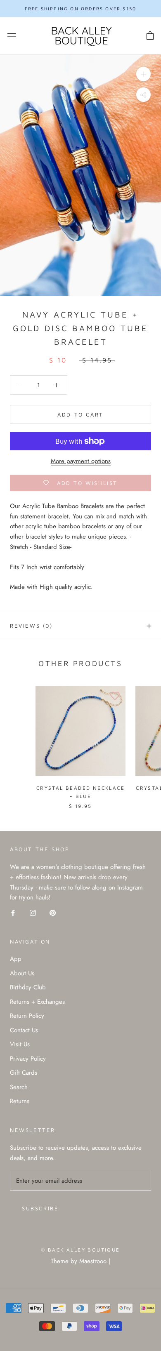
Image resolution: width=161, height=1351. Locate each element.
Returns (19, 1101)
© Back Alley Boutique (80, 1250)
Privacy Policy (28, 1058)
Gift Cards (23, 1072)
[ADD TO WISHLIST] (115, 696)
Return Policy (27, 1015)
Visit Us (20, 1044)
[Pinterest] (53, 912)
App (15, 958)
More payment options (81, 461)
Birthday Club (28, 987)
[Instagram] (33, 912)
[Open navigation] (11, 36)
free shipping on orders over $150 (81, 8)
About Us (22, 973)
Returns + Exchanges (37, 1001)
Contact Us (24, 1030)
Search (19, 1087)
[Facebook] (13, 912)
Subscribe (40, 1208)
